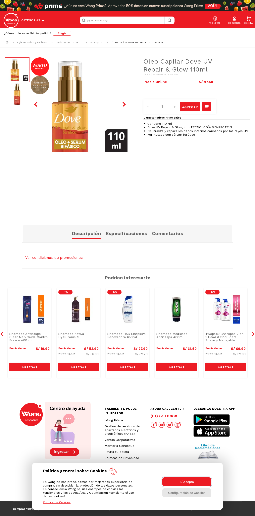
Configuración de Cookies (186, 493)
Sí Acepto (187, 482)
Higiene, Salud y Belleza (32, 42)
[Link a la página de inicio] (7, 43)
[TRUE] (29, 367)
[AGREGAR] (190, 106)
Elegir (62, 33)
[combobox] (127, 20)
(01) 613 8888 (163, 416)
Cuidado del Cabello (68, 42)
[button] (234, 21)
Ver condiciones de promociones (54, 257)
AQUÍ (212, 6)
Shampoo (96, 42)
